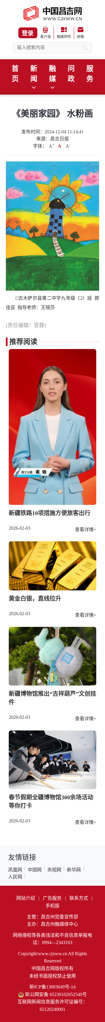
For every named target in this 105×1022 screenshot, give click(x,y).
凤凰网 (15, 869)
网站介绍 (25, 898)
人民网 (15, 876)
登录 (28, 33)
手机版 (53, 905)
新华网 (74, 869)
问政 (71, 74)
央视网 (54, 869)
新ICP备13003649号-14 (52, 986)
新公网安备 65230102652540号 (56, 994)
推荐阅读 (23, 341)
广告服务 (52, 898)
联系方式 (78, 898)
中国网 (35, 869)
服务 (89, 74)
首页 (15, 74)
